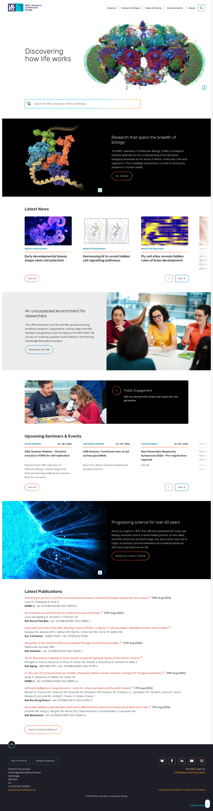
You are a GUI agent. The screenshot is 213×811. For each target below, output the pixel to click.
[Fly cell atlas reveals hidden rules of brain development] (164, 230)
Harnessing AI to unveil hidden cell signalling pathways (106, 258)
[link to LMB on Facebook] (172, 761)
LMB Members (197, 805)
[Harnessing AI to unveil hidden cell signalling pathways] (106, 230)
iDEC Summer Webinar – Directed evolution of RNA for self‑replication (47, 453)
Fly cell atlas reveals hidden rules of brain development (162, 258)
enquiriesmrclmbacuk (22, 789)
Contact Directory (45, 760)
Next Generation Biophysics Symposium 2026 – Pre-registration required (163, 455)
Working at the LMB (39, 349)
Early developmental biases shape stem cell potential (46, 258)
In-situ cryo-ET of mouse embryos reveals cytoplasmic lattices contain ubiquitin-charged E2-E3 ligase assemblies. (94, 673)
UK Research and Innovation (189, 772)
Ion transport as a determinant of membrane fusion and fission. (63, 613)
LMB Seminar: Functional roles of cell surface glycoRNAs (106, 453)
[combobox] (87, 103)
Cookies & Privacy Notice (170, 790)
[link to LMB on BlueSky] (162, 761)
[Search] (201, 8)
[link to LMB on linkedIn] (182, 761)
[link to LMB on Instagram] (201, 761)
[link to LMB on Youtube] (191, 761)
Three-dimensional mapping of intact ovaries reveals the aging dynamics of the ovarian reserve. (82, 658)
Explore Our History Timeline (130, 555)
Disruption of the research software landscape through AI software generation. (72, 643)
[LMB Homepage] (25, 7)
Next (181, 278)
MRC (192, 769)
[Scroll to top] (11, 744)
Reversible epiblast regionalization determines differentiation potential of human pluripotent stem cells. (87, 707)
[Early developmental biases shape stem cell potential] (48, 230)
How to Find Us (19, 760)
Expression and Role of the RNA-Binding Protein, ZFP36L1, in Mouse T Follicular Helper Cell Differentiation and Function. (96, 628)
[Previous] (169, 278)
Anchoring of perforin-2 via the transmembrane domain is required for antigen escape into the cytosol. (86, 597)
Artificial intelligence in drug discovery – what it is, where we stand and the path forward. (78, 688)
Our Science (121, 176)
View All (32, 278)
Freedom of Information (194, 790)
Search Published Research (43, 729)
